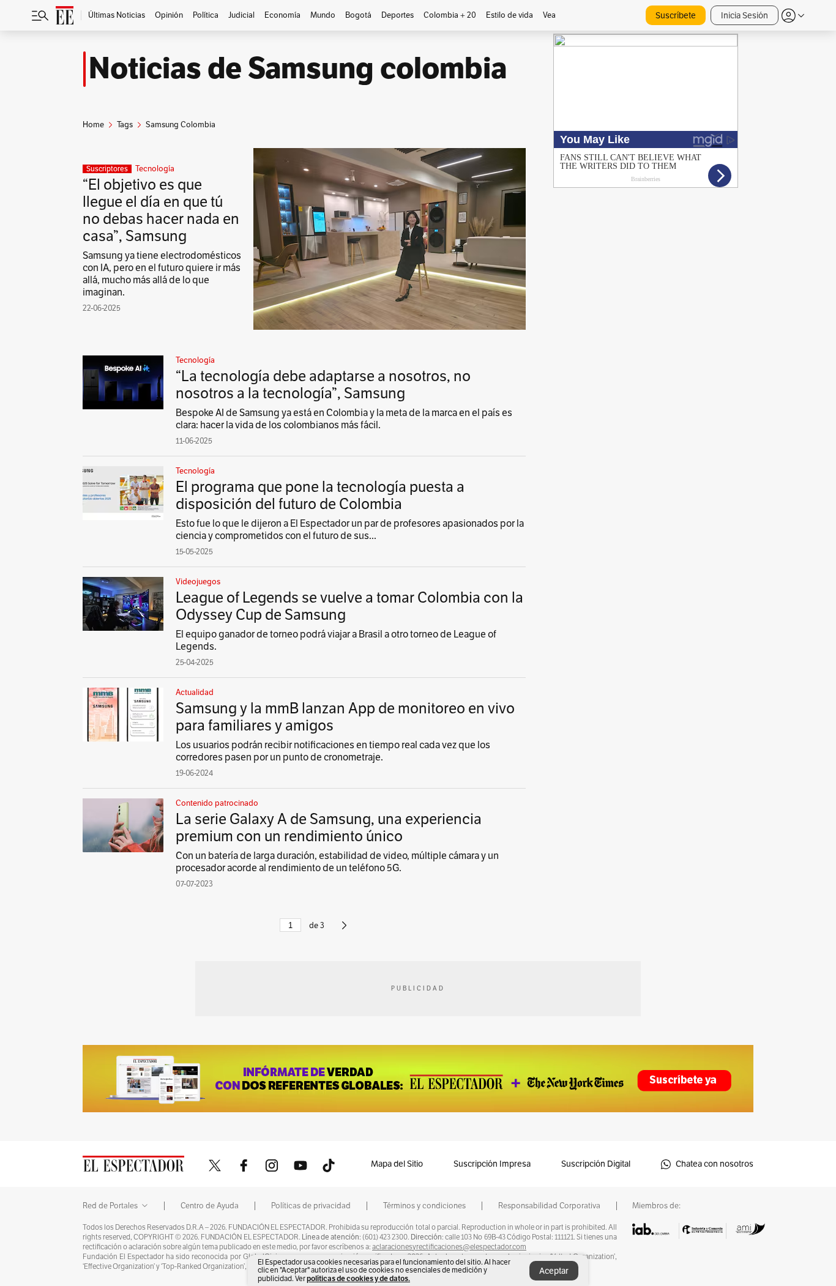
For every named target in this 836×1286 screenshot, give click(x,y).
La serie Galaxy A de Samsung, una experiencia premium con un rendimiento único (329, 828)
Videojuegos (198, 582)
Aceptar (554, 1271)
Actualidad (195, 692)
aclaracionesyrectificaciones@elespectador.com (449, 1247)
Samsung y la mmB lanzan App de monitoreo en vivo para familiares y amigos (345, 717)
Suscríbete (675, 15)
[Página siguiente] (344, 930)
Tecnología (154, 169)
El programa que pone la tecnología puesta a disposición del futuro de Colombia (320, 495)
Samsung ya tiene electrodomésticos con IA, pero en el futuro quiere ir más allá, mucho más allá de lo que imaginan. (162, 274)
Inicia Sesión (744, 15)
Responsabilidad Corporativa (549, 1206)
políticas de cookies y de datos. (358, 1278)
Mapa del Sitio (397, 1164)
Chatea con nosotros (714, 1164)
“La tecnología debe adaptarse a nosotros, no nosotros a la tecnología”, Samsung (323, 385)
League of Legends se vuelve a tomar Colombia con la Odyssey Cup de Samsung (349, 606)
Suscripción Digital (595, 1164)
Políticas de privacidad (311, 1206)
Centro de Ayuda (210, 1206)
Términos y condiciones (424, 1206)
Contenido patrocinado (217, 803)
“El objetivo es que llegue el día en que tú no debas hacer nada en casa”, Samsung (161, 210)
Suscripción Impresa (492, 1164)
